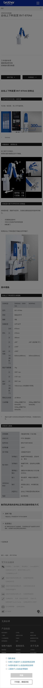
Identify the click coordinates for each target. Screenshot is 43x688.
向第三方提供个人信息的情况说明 (21, 662)
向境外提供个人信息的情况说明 (20, 665)
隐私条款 (11, 658)
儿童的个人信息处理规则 (18, 669)
